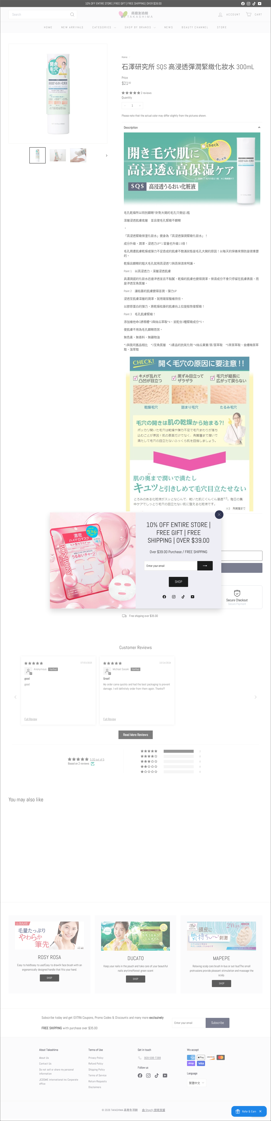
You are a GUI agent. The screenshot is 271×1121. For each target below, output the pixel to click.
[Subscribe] (205, 565)
